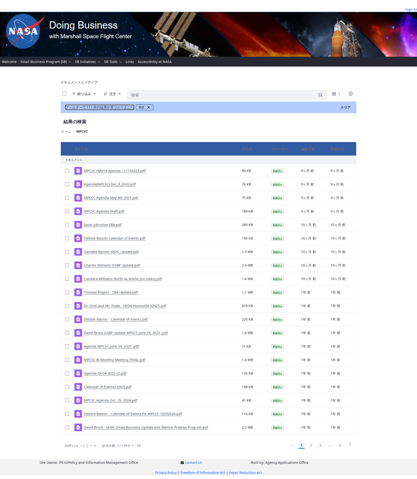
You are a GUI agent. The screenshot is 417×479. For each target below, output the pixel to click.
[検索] (320, 95)
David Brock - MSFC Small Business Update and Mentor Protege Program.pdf (146, 427)
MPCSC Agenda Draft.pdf (104, 211)
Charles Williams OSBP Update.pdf (112, 265)
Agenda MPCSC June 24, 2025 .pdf (111, 346)
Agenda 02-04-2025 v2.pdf (105, 373)
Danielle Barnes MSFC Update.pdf (111, 251)
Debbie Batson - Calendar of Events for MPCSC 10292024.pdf (133, 413)
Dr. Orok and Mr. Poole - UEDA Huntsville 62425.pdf (125, 305)
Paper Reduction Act (245, 472)
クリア (346, 107)
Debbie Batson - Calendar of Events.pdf (116, 319)
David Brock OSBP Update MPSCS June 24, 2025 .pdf (126, 332)
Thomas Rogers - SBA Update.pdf (111, 292)
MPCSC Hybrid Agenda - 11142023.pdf (115, 170)
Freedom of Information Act (203, 472)
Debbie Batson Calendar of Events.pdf (115, 238)
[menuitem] (9, 62)
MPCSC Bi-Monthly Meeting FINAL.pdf (114, 359)
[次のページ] (350, 446)
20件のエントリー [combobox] (78, 445)
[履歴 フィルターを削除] (149, 107)
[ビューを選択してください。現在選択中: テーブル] (336, 93)
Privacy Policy (166, 472)
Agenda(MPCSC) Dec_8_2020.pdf (110, 184)
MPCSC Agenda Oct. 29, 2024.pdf (110, 400)
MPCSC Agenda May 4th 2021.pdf (111, 197)
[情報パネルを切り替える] (350, 93)
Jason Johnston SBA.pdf (103, 224)
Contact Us (193, 462)
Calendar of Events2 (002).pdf (108, 386)
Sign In (411, 9)
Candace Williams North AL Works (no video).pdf (123, 278)
